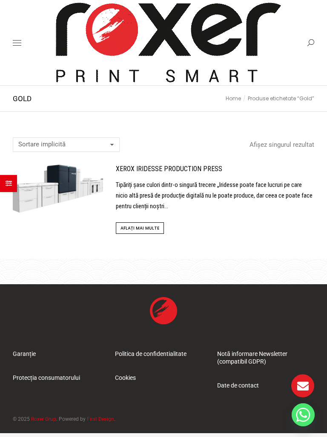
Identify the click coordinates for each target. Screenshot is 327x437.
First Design (100, 419)
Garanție (24, 353)
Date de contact (238, 385)
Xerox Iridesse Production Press (169, 169)
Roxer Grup (43, 419)
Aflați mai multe (139, 228)
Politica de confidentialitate (150, 353)
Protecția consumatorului (46, 377)
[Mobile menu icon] (17, 42)
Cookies (125, 377)
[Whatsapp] (303, 414)
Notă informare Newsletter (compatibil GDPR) (252, 357)
